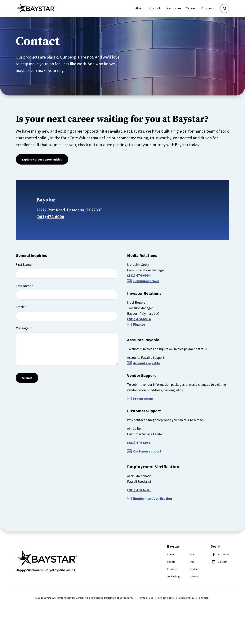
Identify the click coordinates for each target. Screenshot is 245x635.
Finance (139, 324)
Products (155, 8)
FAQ (191, 561)
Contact (207, 8)
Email (21, 307)
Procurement (143, 398)
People (171, 561)
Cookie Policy (186, 597)
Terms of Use (145, 597)
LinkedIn (222, 561)
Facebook (223, 554)
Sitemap (204, 597)
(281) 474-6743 (139, 490)
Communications (146, 281)
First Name (24, 264)
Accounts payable (146, 363)
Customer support (147, 451)
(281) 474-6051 (139, 442)
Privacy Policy (166, 597)
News (192, 554)
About (139, 8)
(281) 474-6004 (139, 275)
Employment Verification (152, 498)
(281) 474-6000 (50, 216)
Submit (27, 378)
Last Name (24, 286)
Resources (173, 8)
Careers (191, 8)
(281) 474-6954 (139, 319)
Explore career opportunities (42, 159)
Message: (23, 328)
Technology (173, 576)
